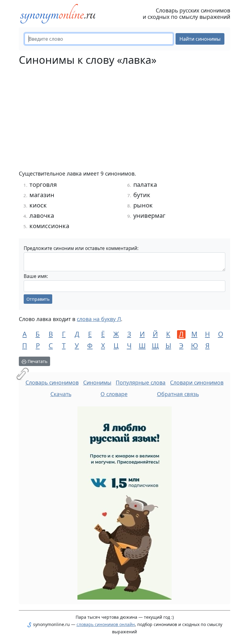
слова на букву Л (99, 319)
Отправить (37, 299)
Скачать (60, 394)
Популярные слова (140, 382)
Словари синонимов (196, 382)
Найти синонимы (199, 39)
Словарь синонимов (52, 382)
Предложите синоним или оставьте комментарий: (81, 248)
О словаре (114, 394)
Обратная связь (178, 394)
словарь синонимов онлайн (106, 624)
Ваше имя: (36, 276)
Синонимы (97, 382)
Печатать (36, 361)
